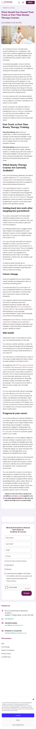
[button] (33, 699)
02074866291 (9, 619)
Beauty (8, 569)
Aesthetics (10, 565)
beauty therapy (17, 111)
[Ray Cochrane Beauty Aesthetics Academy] (6, 2)
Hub (2, 643)
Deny (18, 720)
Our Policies (5, 647)
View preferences (18, 725)
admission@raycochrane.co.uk (15, 633)
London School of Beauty (17, 197)
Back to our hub (8, 8)
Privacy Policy (6, 653)
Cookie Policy (6, 657)
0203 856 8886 (17, 494)
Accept (18, 715)
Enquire (26, 593)
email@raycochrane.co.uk (12, 496)
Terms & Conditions (8, 650)
